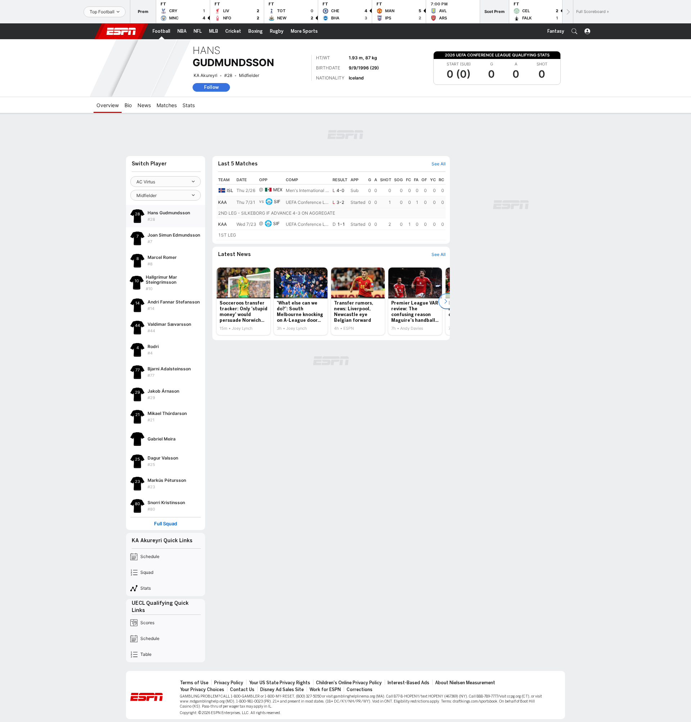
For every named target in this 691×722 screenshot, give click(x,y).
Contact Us (242, 689)
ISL (230, 190)
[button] (574, 31)
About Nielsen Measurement (465, 682)
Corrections (359, 689)
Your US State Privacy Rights (279, 682)
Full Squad (165, 523)
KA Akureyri (205, 75)
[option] (243, 301)
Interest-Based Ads (408, 682)
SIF (277, 201)
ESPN (121, 31)
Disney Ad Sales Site (282, 689)
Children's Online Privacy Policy (349, 682)
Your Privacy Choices (202, 689)
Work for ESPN (325, 689)
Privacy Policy (228, 682)
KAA (222, 202)
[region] (331, 207)
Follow (211, 87)
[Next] (567, 11)
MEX (278, 189)
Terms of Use (194, 682)
